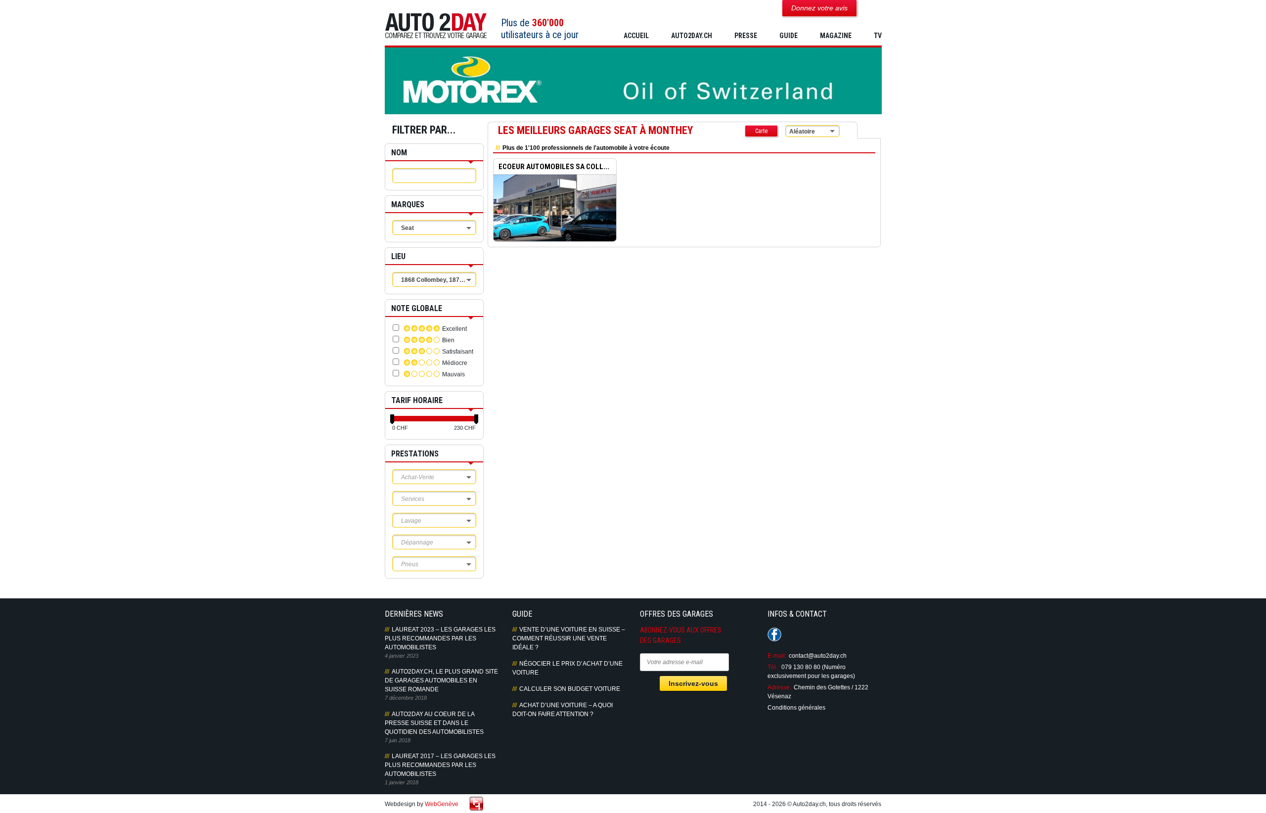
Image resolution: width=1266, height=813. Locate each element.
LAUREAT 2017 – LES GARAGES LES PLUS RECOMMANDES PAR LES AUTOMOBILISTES (440, 765)
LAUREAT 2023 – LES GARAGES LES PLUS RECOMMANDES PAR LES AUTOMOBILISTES (440, 638)
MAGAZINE (836, 36)
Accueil (636, 36)
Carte (761, 131)
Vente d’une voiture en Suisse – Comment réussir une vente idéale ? (568, 638)
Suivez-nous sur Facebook (774, 634)
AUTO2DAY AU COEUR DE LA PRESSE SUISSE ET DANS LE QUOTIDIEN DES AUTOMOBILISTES (434, 723)
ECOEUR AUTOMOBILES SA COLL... (553, 166)
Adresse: (779, 687)
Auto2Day (436, 26)
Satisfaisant (457, 351)
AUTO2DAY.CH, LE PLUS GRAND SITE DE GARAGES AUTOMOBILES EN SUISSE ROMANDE (441, 680)
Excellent (454, 328)
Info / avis (554, 215)
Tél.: (773, 667)
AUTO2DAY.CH (691, 36)
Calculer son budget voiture (569, 688)
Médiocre (454, 363)
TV (878, 36)
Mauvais (453, 374)
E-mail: (777, 655)
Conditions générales (796, 707)
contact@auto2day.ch (818, 655)
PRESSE (745, 36)
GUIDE (788, 36)
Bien (448, 340)
